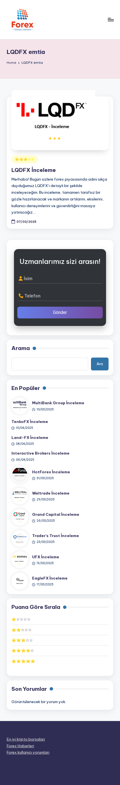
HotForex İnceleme (51, 471)
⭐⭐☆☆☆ (21, 629)
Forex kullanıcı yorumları (28, 752)
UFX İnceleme (45, 556)
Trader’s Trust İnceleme (55, 535)
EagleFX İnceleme (50, 578)
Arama (20, 348)
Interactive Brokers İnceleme (40, 453)
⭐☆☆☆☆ (21, 619)
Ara (100, 363)
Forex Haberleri (20, 745)
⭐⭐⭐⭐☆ (22, 650)
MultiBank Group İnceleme (58, 402)
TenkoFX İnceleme (29, 421)
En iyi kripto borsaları (26, 739)
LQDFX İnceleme (33, 170)
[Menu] (110, 19)
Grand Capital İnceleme (55, 514)
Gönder (60, 312)
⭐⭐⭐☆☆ (25, 159)
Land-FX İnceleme (29, 437)
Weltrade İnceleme (50, 493)
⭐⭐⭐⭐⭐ (23, 661)
